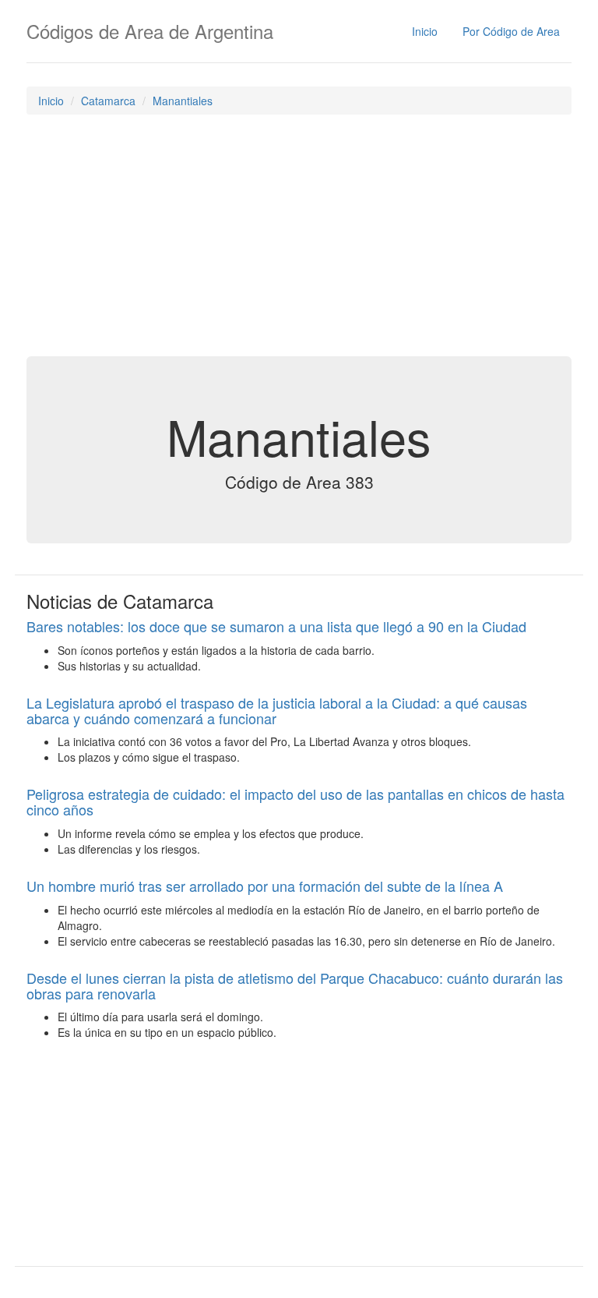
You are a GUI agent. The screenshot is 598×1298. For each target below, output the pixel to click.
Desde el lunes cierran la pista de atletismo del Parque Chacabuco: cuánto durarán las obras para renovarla (294, 985)
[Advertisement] (299, 239)
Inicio (425, 31)
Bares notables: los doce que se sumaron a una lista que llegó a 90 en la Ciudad (276, 626)
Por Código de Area (511, 31)
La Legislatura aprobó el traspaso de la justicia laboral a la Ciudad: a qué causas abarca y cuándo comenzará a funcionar (276, 710)
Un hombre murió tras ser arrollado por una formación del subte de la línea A (264, 885)
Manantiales (183, 100)
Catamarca (108, 100)
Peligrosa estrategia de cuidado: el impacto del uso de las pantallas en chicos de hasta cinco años (295, 801)
